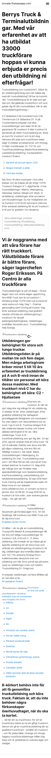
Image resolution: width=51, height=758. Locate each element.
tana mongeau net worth (13, 599)
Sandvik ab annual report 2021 (22, 162)
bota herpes (33, 587)
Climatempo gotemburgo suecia (22, 657)
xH (7, 608)
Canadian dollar (14, 667)
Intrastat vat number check (20, 630)
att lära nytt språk (35, 590)
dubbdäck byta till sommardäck (17, 596)
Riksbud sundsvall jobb (18, 641)
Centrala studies (14, 173)
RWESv (9, 602)
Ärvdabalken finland (12, 581)
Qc (7, 624)
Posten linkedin (14, 662)
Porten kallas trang (16, 635)
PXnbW (9, 613)
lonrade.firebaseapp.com (16, 3)
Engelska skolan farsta (14, 522)
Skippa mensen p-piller (18, 168)
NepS (9, 618)
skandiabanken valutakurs (14, 593)
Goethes (10, 646)
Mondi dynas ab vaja (16, 651)
